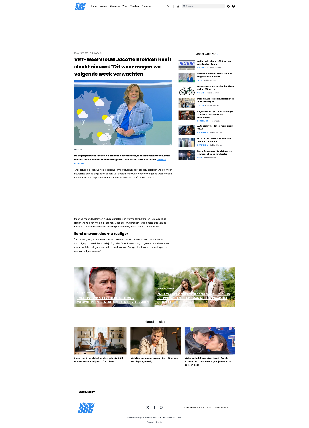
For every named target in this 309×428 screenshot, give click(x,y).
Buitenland (202, 132)
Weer (125, 6)
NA (81, 149)
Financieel (146, 6)
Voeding (134, 6)
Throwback (96, 53)
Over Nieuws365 (192, 407)
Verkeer (103, 6)
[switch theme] (228, 6)
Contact (207, 407)
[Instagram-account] (178, 6)
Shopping (115, 6)
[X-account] (168, 6)
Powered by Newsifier (154, 422)
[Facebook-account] (173, 6)
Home (94, 6)
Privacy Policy (221, 407)
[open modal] (233, 6)
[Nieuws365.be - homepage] (80, 6)
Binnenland (202, 121)
